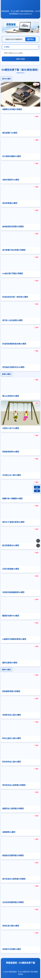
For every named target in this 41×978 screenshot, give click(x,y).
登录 (37, 487)
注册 (37, 491)
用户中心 (30, 39)
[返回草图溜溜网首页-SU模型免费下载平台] (20, 7)
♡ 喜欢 (36, 84)
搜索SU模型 (20, 59)
